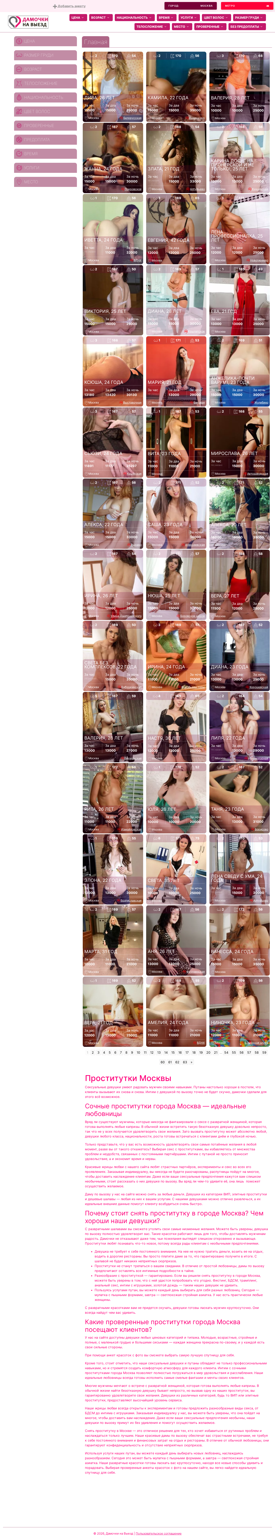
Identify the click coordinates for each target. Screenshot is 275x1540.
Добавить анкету (71, 6)
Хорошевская (258, 687)
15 (173, 1052)
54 (226, 1052)
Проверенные (207, 27)
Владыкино (197, 118)
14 (166, 1052)
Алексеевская (195, 544)
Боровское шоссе (192, 616)
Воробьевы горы (193, 687)
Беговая (199, 402)
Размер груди (247, 17)
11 (145, 1052)
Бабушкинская (131, 687)
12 (152, 1052)
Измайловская (131, 829)
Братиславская (131, 900)
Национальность (132, 17)
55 (234, 1052)
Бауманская (133, 758)
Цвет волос (214, 17)
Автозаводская (257, 473)
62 (177, 1062)
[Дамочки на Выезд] (28, 22)
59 (264, 1052)
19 (201, 1052)
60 (163, 1062)
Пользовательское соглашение (159, 1533)
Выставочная (132, 402)
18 (194, 1052)
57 (249, 1052)
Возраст (98, 17)
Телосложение (149, 27)
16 (180, 1052)
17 (187, 1052)
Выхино (136, 544)
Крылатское (196, 331)
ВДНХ (138, 260)
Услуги (187, 17)
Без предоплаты (245, 27)
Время (164, 17)
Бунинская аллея (256, 1042)
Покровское (133, 189)
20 (208, 1052)
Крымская (134, 473)
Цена (75, 17)
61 (170, 1062)
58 (257, 1052)
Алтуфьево (197, 189)
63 (185, 1062)
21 (215, 1052)
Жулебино (261, 402)
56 (242, 1052)
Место (179, 27)
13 (159, 1052)
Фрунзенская (195, 971)
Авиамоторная (258, 758)
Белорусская (132, 118)
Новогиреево (259, 260)
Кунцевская (260, 189)
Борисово (261, 829)
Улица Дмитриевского (126, 616)
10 (138, 1052)
